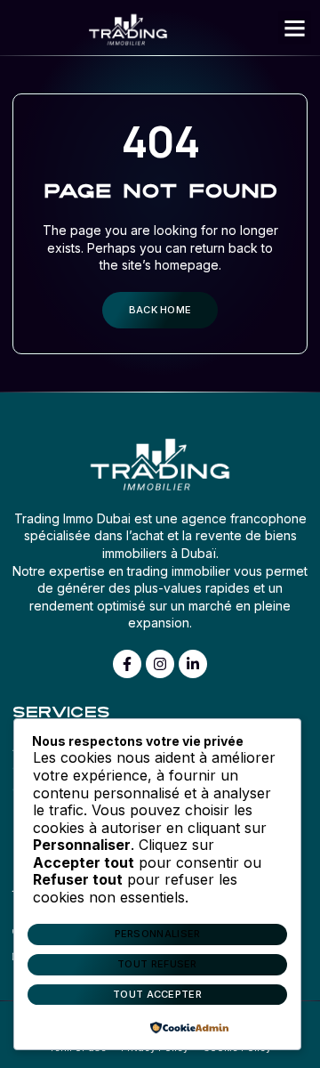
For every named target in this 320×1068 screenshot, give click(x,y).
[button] (295, 27)
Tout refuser (157, 964)
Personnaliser (158, 933)
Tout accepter (157, 994)
